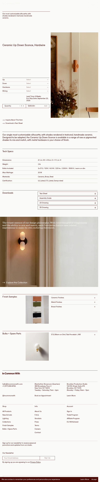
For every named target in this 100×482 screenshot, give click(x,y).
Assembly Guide (45, 198)
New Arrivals (7, 415)
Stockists (38, 418)
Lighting (5, 418)
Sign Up (47, 458)
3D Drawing (44, 207)
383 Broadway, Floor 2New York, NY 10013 (43, 387)
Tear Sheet (43, 193)
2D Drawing (44, 203)
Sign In (69, 411)
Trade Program (72, 415)
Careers (37, 429)
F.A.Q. (37, 415)
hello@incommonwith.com (12, 384)
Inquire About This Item (14, 120)
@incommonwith (8, 396)
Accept (94, 479)
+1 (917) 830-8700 (9, 386)
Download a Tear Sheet (14, 123)
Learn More (84, 479)
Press (37, 422)
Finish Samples (8, 425)
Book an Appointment (43, 396)
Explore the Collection (16, 282)
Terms (37, 425)
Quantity (8, 106)
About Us (38, 411)
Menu (93, 5)
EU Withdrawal (72, 422)
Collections (6, 422)
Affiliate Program (73, 418)
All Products (6, 411)
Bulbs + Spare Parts (9, 429)
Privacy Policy (35, 462)
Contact (38, 432)
